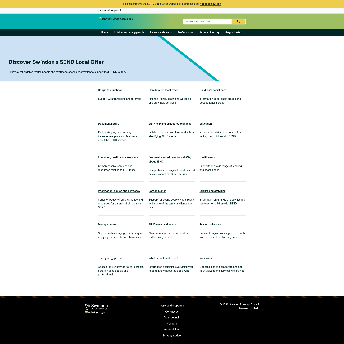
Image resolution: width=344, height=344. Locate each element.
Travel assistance (210, 224)
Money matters (107, 224)
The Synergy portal (110, 258)
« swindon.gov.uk (110, 10)
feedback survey (210, 3)
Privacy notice (172, 335)
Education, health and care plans (118, 157)
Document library (108, 123)
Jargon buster (233, 32)
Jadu (256, 308)
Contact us (172, 311)
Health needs (208, 157)
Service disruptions (172, 305)
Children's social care (213, 90)
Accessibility (172, 329)
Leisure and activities (212, 191)
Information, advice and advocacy (119, 191)
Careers (172, 323)
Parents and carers (161, 32)
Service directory (209, 32)
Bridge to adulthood (110, 90)
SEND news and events (163, 224)
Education (206, 123)
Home (104, 32)
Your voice (206, 258)
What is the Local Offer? (163, 258)
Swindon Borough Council (96, 307)
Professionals (186, 32)
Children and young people (129, 32)
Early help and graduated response (170, 123)
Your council (172, 317)
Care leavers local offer (163, 90)
